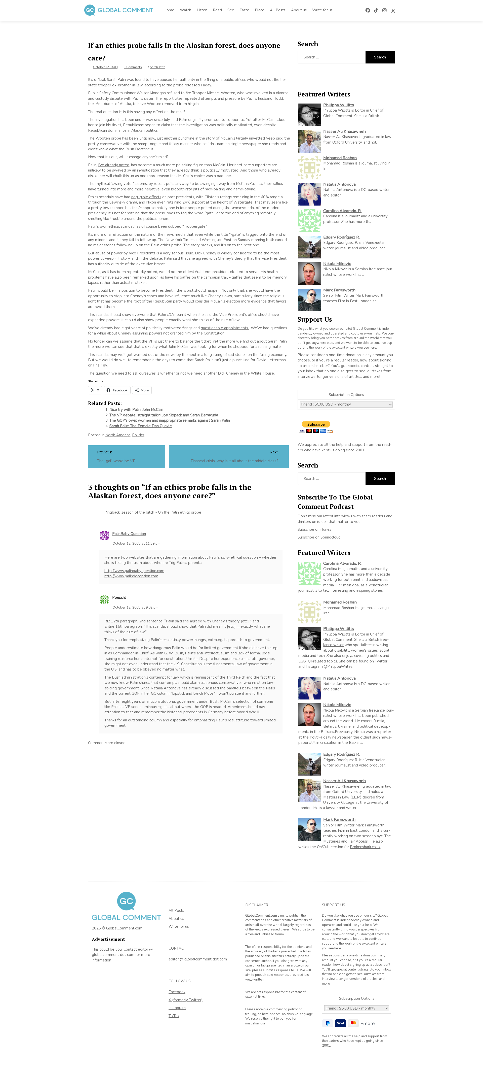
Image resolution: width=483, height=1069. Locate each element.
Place (259, 10)
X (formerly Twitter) (186, 1000)
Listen (202, 10)
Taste (244, 10)
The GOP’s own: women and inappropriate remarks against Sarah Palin (169, 420)
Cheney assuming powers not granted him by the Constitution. (171, 333)
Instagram (177, 1007)
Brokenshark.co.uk (365, 846)
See (230, 10)
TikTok (174, 1015)
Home (169, 10)
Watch (185, 10)
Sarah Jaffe (157, 67)
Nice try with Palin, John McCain (136, 409)
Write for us (322, 10)
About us (299, 10)
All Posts (278, 10)
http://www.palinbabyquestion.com (134, 570)
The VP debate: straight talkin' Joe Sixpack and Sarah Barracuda (163, 415)
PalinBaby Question (129, 533)
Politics (138, 435)
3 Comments (133, 67)
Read (217, 10)
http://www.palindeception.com (131, 576)
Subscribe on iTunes (314, 529)
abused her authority (177, 79)
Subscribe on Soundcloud (319, 537)
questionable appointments (225, 327)
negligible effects (146, 196)
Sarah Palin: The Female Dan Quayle (140, 425)
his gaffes (182, 277)
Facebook (177, 991)
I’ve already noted (113, 165)
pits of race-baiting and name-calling (224, 189)
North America (117, 435)
